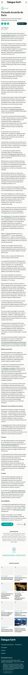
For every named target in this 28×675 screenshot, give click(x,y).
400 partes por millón (14, 154)
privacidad (16, 668)
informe (8, 233)
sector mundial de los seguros (9, 444)
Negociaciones (20, 555)
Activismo (4, 576)
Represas (18, 627)
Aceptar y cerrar (7, 672)
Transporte (18, 576)
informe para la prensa (19, 509)
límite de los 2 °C (8, 216)
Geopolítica (19, 611)
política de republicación (7, 661)
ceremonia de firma (19, 52)
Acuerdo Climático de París (8, 35)
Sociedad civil (19, 592)
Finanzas (4, 592)
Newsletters (18, 644)
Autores (3, 650)
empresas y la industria (9, 368)
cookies (21, 668)
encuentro (5, 425)
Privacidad (4, 647)
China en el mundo (5, 627)
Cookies (3, 653)
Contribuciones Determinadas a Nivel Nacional (13, 342)
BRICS (3, 611)
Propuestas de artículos (7, 644)
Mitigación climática (9, 555)
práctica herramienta (16, 109)
